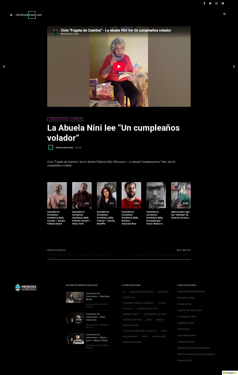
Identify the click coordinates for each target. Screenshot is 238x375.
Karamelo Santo (131, 314)
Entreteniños (183, 329)
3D (124, 292)
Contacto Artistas (185, 341)
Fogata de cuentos (58, 119)
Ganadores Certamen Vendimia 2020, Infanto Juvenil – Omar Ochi (81, 218)
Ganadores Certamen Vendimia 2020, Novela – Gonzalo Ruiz (130, 218)
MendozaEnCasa (64, 147)
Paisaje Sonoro (184, 304)
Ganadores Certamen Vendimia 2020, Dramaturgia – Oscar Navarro (154, 218)
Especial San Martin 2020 (189, 310)
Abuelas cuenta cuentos (141, 292)
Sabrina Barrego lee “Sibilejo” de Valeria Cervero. (180, 215)
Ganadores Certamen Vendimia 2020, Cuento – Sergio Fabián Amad (56, 218)
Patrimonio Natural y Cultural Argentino (196, 354)
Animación (163, 292)
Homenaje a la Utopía (147, 309)
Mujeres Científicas (132, 320)
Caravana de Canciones (97, 304)
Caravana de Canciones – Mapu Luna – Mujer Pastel (97, 337)
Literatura (76, 119)
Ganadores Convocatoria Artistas (193, 348)
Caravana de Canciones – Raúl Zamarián (95, 317)
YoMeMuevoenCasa (132, 342)
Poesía (164, 331)
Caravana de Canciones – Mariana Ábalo (98, 296)
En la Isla (127, 309)
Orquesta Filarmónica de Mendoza (139, 331)
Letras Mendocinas (186, 335)
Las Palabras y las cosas (154, 314)
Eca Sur (162, 303)
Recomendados (130, 337)
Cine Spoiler (129, 298)
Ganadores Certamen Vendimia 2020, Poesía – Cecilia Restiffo (106, 218)
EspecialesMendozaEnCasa (191, 291)
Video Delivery (159, 337)
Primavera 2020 (185, 360)
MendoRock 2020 (185, 298)
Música (89, 307)
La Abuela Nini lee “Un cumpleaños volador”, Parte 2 (161, 254)
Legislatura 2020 (185, 323)
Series (145, 337)
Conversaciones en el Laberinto (138, 303)
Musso (149, 320)
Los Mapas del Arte (186, 316)
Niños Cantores (130, 325)
